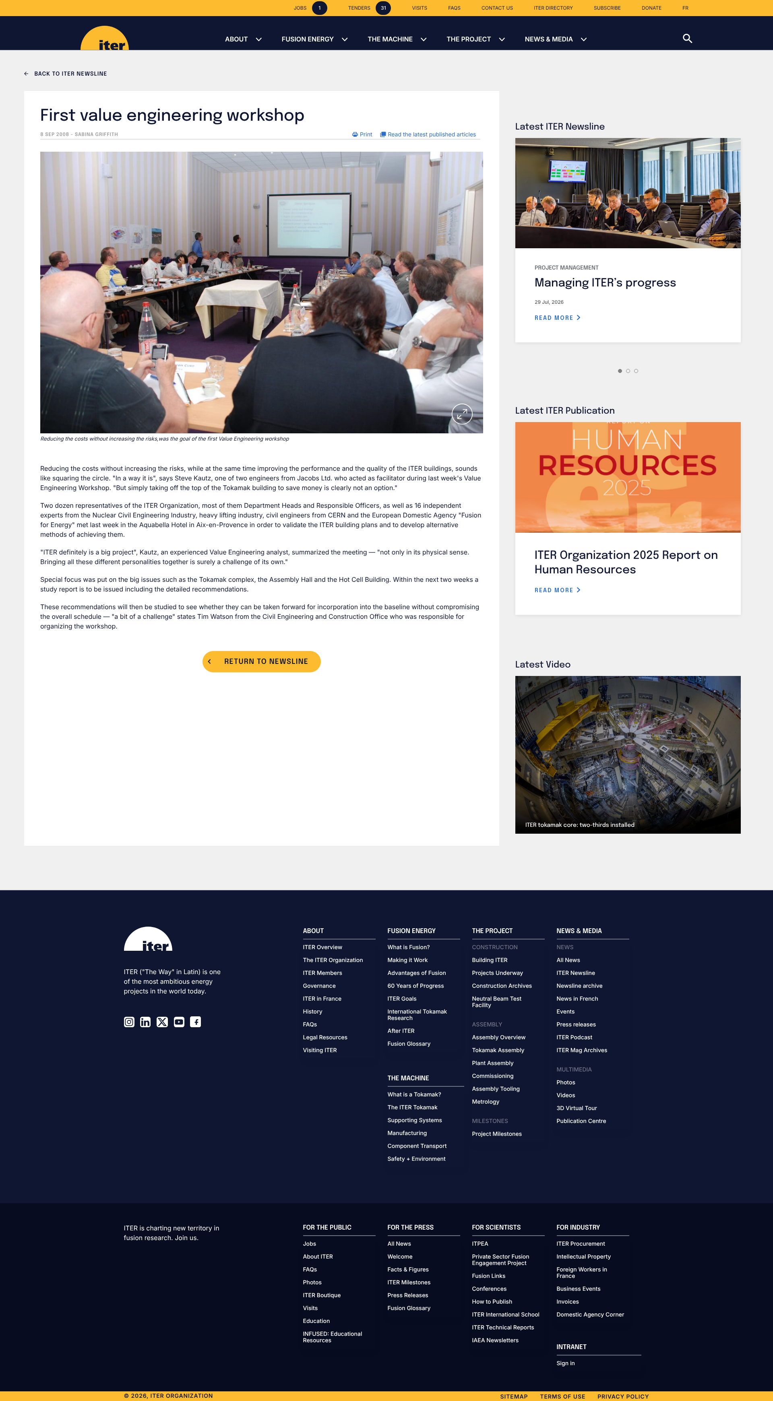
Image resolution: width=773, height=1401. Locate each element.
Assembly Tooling (496, 1089)
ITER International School (506, 1315)
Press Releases (408, 1295)
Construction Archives (502, 986)
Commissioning (493, 1076)
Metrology (486, 1102)
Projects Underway (497, 973)
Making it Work (408, 960)
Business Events (579, 1289)
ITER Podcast (575, 1037)
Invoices (568, 1302)
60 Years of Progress (416, 986)
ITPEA (480, 1244)
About (236, 39)
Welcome (400, 1257)
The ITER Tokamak (413, 1107)
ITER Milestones (409, 1282)
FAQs (310, 1025)
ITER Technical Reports (503, 1328)
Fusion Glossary (409, 1044)
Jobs (309, 1244)
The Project (468, 39)
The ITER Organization (333, 960)
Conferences (489, 1289)
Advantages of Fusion (417, 973)
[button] (728, 33)
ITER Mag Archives (582, 1050)
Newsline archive (580, 986)
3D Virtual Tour (577, 1108)
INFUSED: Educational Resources (332, 1337)
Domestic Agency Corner (590, 1315)
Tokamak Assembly (498, 1050)
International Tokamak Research (417, 1015)
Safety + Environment (417, 1159)
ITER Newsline (576, 973)
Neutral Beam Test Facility (497, 1002)
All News (568, 960)
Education (316, 1321)
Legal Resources (325, 1037)
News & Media (549, 39)
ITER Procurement (581, 1244)
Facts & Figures (408, 1270)
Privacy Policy (623, 1396)
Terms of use (562, 1396)
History (312, 1012)
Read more (555, 318)
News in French (577, 999)
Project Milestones (497, 1134)
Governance (319, 986)
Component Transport (417, 1146)
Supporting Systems (415, 1120)
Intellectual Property (584, 1257)
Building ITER (490, 960)
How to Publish (492, 1302)
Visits (310, 1308)
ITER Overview (323, 947)
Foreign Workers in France (582, 1273)
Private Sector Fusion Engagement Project (500, 1260)
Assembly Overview (499, 1037)
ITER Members (322, 973)
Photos (566, 1083)
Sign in (566, 1363)
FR (685, 8)
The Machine (390, 39)
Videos (566, 1095)
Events (566, 1012)
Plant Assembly (493, 1063)
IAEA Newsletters (495, 1340)
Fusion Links (489, 1276)
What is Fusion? (409, 947)
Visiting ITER (320, 1050)
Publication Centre (581, 1121)
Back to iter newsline (70, 74)
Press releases (576, 1025)
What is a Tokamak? (414, 1095)
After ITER (401, 1031)
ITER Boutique (322, 1295)
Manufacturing (407, 1133)
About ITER (318, 1257)
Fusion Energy (308, 39)
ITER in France (322, 999)
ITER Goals (402, 999)
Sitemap (514, 1396)
